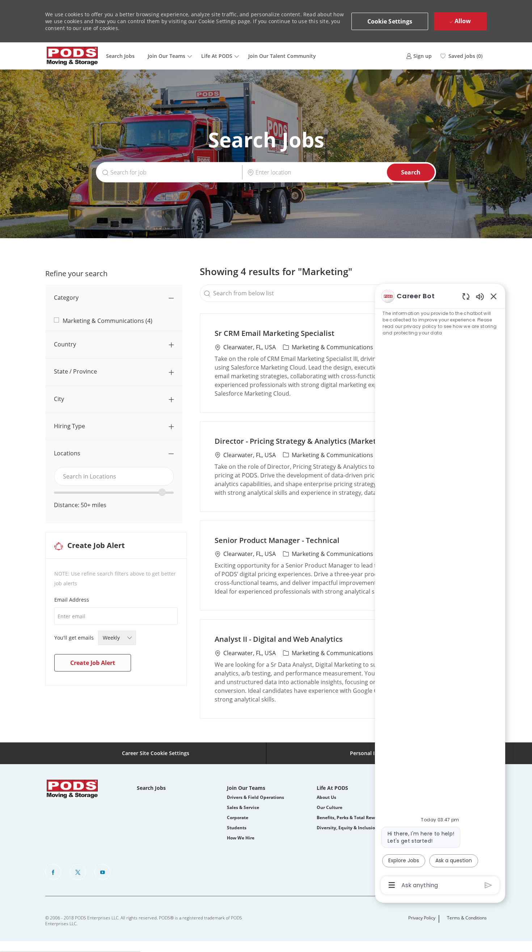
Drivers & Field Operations (255, 797)
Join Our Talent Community (282, 55)
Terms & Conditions (467, 918)
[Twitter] (78, 872)
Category (66, 298)
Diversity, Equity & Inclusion (347, 828)
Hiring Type (69, 426)
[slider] (162, 492)
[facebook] (53, 872)
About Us (326, 797)
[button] (389, 21)
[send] (488, 885)
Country (65, 344)
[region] (440, 590)
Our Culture (329, 807)
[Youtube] (102, 872)
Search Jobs (120, 55)
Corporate (237, 817)
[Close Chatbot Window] (493, 296)
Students (236, 828)
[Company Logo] (72, 56)
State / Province (75, 371)
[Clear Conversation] (466, 296)
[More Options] (391, 885)
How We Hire (240, 838)
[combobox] (114, 476)
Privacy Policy (421, 918)
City (59, 399)
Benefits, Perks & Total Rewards (350, 817)
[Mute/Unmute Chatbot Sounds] (479, 296)
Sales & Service (243, 807)
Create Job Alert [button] (92, 663)
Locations (67, 453)
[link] (419, 56)
